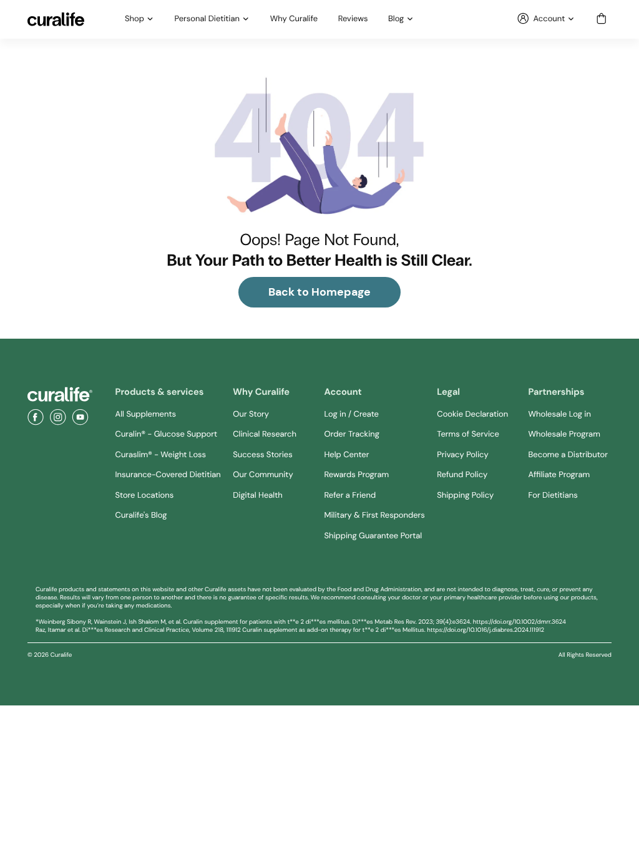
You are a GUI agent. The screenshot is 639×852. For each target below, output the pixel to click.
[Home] (59, 394)
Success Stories (262, 455)
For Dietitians (553, 495)
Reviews (353, 19)
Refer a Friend (350, 495)
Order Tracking (351, 434)
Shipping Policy (465, 495)
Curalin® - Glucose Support (166, 434)
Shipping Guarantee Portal (373, 536)
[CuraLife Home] (55, 19)
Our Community (263, 475)
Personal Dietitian (207, 19)
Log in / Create (351, 414)
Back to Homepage (319, 291)
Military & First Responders (374, 515)
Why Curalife (294, 19)
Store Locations (144, 495)
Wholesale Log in (560, 414)
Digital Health (257, 495)
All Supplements (145, 414)
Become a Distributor (568, 455)
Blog (396, 19)
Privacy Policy (462, 455)
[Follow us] (35, 417)
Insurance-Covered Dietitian (168, 475)
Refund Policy (462, 475)
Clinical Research (264, 434)
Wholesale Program (564, 434)
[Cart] (602, 19)
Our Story (251, 414)
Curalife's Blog (141, 515)
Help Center (346, 455)
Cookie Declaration (472, 414)
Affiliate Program (559, 475)
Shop (134, 19)
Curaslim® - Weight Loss (161, 455)
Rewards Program (356, 475)
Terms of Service (468, 434)
